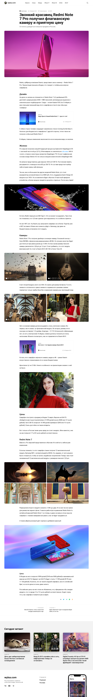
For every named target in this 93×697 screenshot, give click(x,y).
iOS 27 (66, 2)
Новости (27, 2)
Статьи (33, 2)
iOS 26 (60, 2)
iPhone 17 (47, 2)
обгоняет (65, 151)
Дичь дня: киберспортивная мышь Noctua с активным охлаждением (14, 659)
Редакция (43, 680)
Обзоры (40, 2)
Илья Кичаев (24, 11)
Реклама (42, 682)
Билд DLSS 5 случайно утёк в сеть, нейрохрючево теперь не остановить (46, 659)
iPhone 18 (54, 2)
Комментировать (43, 11)
